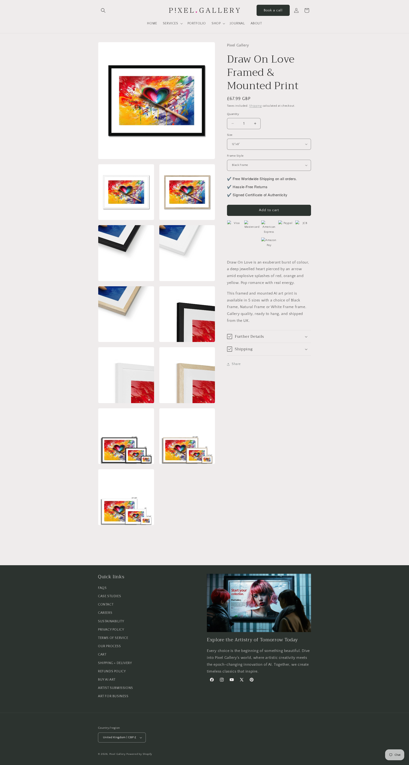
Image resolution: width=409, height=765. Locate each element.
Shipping (255, 105)
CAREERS (105, 613)
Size (230, 134)
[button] (103, 10)
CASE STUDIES (109, 596)
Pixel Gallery (117, 754)
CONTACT (105, 604)
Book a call (273, 10)
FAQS (102, 588)
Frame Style (235, 155)
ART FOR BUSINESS (113, 696)
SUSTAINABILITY (111, 621)
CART (102, 654)
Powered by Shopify (139, 754)
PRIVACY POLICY (111, 630)
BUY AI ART (107, 680)
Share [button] (236, 364)
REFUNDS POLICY (112, 671)
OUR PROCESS (109, 646)
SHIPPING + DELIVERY (115, 663)
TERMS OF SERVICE (113, 638)
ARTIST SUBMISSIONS (115, 688)
